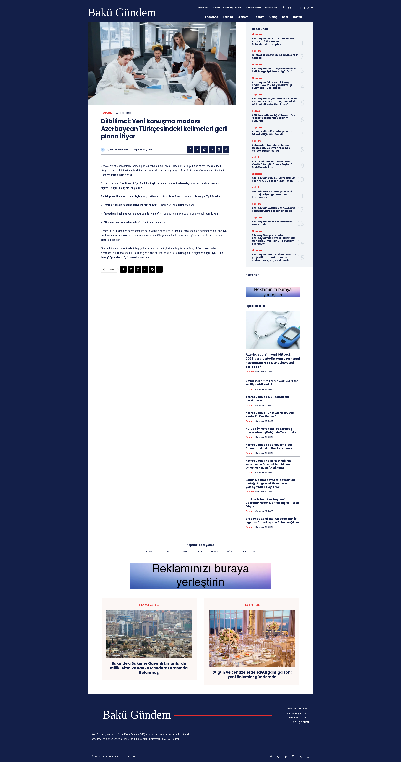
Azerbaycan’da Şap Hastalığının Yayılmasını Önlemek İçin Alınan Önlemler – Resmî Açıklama (268, 464)
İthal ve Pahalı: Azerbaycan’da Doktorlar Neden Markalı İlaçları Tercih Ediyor (273, 502)
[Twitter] (308, 8)
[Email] (212, 149)
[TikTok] (286, 757)
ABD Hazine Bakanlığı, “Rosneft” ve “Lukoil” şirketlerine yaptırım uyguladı (273, 117)
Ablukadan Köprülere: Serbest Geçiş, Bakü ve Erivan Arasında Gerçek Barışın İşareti (271, 147)
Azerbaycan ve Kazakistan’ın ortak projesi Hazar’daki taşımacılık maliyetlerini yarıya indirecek (274, 257)
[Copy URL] (226, 149)
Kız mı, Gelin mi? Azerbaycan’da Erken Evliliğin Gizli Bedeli (272, 133)
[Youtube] (312, 8)
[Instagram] (304, 8)
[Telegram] (219, 149)
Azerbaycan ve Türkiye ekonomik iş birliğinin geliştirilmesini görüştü (274, 70)
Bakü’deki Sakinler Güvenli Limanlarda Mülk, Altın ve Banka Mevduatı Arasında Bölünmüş (149, 668)
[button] (289, 8)
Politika (256, 51)
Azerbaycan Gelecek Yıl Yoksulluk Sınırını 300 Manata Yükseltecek (273, 179)
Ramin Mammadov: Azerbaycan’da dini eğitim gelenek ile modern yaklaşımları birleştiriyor (270, 483)
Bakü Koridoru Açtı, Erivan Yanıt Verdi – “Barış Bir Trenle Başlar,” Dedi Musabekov (272, 164)
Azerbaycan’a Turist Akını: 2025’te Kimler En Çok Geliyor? (270, 414)
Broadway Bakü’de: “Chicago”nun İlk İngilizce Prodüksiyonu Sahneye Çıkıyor (273, 520)
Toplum (107, 113)
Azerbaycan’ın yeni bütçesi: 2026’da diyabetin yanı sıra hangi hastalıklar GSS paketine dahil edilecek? (275, 101)
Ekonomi (257, 34)
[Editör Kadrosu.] (103, 150)
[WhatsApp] (204, 149)
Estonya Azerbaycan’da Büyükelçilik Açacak (275, 56)
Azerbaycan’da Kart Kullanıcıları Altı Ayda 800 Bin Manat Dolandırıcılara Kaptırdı (273, 41)
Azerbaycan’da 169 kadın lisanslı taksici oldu (272, 223)
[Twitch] (293, 757)
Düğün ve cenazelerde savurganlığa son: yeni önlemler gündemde (252, 674)
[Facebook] (301, 8)
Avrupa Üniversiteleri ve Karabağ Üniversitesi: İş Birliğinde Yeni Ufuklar (271, 430)
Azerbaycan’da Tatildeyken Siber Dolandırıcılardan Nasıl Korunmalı (269, 446)
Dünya (256, 111)
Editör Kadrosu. (119, 149)
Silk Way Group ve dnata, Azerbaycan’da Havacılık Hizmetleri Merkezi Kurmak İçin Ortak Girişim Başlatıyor (274, 239)
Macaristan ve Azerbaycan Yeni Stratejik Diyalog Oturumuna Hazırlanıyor (272, 194)
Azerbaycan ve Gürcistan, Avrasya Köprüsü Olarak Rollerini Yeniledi (274, 209)
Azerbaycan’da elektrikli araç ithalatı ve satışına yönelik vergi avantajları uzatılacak (272, 85)
